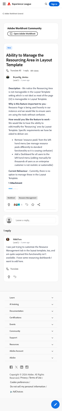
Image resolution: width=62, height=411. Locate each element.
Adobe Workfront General (14, 13)
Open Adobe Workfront (24, 33)
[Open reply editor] (31, 220)
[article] (31, 258)
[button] (15, 70)
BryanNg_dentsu (20, 77)
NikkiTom (17, 239)
